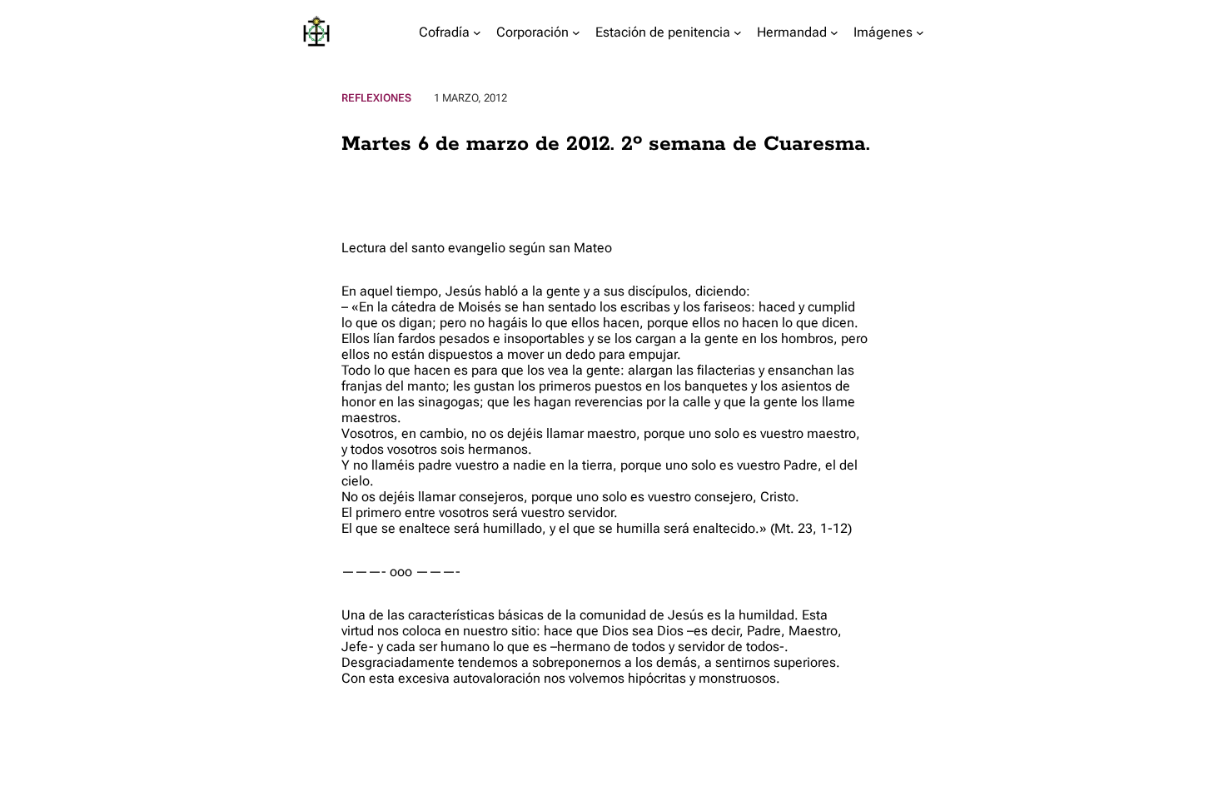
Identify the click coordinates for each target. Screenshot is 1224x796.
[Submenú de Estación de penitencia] (738, 32)
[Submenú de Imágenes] (920, 32)
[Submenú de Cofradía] (477, 32)
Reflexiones (376, 98)
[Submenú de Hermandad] (834, 32)
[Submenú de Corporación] (576, 32)
